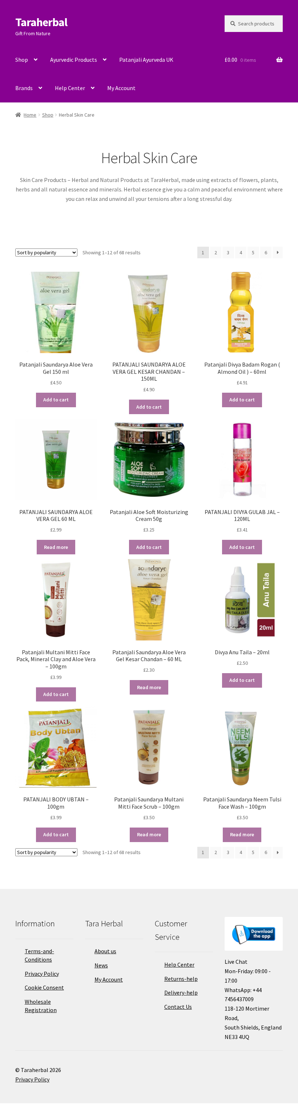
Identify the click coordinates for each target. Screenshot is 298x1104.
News (101, 965)
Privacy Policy (42, 973)
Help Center (70, 88)
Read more (56, 547)
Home (30, 115)
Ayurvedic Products (73, 59)
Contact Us (178, 1006)
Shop (21, 59)
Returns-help (181, 978)
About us (105, 951)
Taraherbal (41, 22)
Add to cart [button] (56, 399)
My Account (121, 88)
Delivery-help (181, 992)
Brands (24, 88)
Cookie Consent (44, 987)
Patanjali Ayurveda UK (146, 59)
